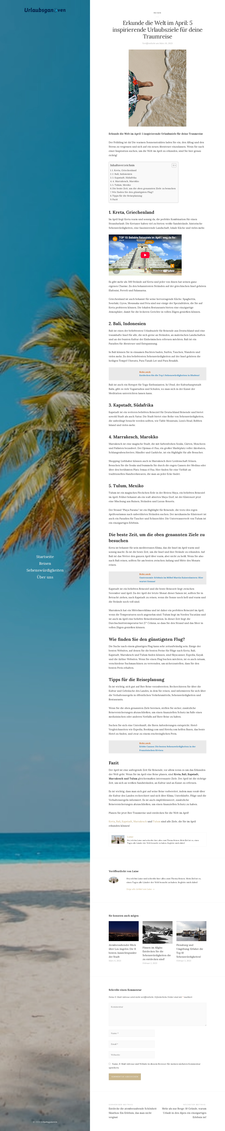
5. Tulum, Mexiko (121, 185)
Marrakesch (140, 821)
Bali (118, 821)
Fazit (115, 199)
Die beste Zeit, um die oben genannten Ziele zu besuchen (144, 188)
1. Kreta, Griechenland (124, 170)
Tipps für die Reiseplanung (127, 195)
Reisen (45, 563)
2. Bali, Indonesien (122, 174)
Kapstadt (127, 821)
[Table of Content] (174, 165)
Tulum (156, 821)
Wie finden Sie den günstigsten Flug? (132, 192)
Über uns (45, 577)
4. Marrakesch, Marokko (126, 181)
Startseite (45, 556)
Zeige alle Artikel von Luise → (140, 889)
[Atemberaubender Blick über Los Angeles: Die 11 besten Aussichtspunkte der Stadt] (124, 931)
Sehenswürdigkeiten (45, 570)
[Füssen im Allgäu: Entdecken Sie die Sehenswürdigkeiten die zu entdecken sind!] (158, 932)
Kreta (112, 821)
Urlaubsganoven (49, 1122)
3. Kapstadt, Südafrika (124, 177)
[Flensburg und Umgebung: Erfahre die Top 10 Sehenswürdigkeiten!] (191, 931)
